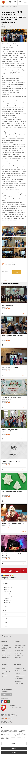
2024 (6, 610)
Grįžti (5, 280)
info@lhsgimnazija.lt (7, 718)
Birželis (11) (8, 591)
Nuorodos (17, 666)
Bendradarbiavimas (6, 657)
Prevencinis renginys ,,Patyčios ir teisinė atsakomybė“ (12, 336)
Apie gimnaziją (5, 643)
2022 (6, 618)
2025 (6, 606)
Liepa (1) (7, 589)
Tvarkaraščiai (7, 636)
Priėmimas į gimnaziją (6, 658)
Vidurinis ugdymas (19, 647)
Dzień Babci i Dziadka (7, 305)
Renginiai (15, 6)
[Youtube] (5, 701)
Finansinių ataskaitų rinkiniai (8, 670)
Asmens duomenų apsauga (21, 670)
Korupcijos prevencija (19, 679)
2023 (6, 614)
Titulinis (2, 6)
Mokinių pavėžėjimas (19, 653)
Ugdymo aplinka (5, 645)
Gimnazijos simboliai (6, 652)
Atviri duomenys (18, 685)
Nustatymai (14, 744)
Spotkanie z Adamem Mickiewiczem (11, 367)
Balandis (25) (8, 596)
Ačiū (16, 272)
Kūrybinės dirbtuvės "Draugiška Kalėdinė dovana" (12, 492)
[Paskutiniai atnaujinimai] (15, 2)
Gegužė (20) (8, 593)
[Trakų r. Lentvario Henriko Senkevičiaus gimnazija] (3, 2)
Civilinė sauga (18, 681)
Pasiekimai (4, 650)
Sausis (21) (7, 602)
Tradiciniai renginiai (6, 655)
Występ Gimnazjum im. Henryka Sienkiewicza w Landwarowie (14, 554)
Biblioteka (17, 658)
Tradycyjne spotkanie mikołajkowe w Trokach (13, 523)
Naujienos (8, 6)
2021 (6, 622)
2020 (6, 626)
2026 (6, 583)
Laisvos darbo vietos (19, 668)
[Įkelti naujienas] (9, 2)
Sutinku (14, 752)
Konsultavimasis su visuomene (19, 672)
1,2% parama (4, 676)
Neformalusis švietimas (20, 649)
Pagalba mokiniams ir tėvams (19, 651)
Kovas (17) (7, 598)
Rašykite (4, 694)
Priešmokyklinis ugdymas (20, 645)
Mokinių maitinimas (19, 655)
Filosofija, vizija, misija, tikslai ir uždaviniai (6, 648)
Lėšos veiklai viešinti (6, 671)
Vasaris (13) (8, 600)
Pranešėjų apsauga (19, 678)
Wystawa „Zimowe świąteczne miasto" (11, 461)
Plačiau (22, 313)
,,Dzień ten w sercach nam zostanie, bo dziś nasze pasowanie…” (13, 398)
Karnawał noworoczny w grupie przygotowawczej (10, 430)
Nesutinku (14, 748)
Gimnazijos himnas (6, 653)
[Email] (8, 701)
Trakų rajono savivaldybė (15, 707)
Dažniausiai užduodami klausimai (20, 676)
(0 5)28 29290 (5, 717)
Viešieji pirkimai (5, 675)
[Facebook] (2, 701)
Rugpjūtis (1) (8, 587)
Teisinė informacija (19, 683)
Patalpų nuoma (18, 657)
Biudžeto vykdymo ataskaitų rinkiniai (8, 667)
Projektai (3, 673)
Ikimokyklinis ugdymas (20, 643)
